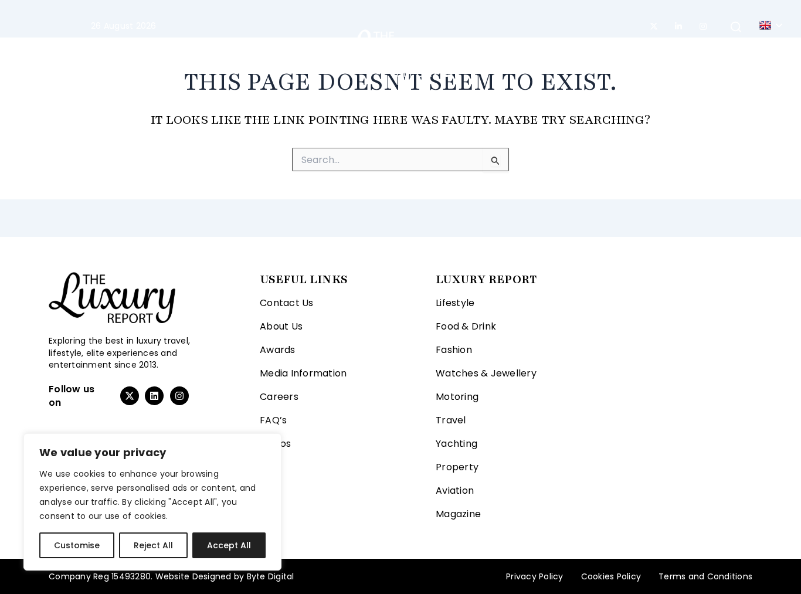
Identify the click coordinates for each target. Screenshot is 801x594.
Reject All (153, 545)
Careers (279, 396)
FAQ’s (273, 420)
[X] (654, 26)
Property (563, 53)
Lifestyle (89, 53)
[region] (152, 502)
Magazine (683, 53)
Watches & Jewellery (486, 373)
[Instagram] (703, 26)
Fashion (158, 53)
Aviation (622, 53)
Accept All (229, 545)
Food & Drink (466, 326)
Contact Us (287, 303)
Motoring (232, 53)
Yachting (502, 53)
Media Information (303, 373)
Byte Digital (270, 576)
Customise (77, 545)
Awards (278, 350)
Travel (289, 53)
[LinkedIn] (678, 26)
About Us (281, 326)
